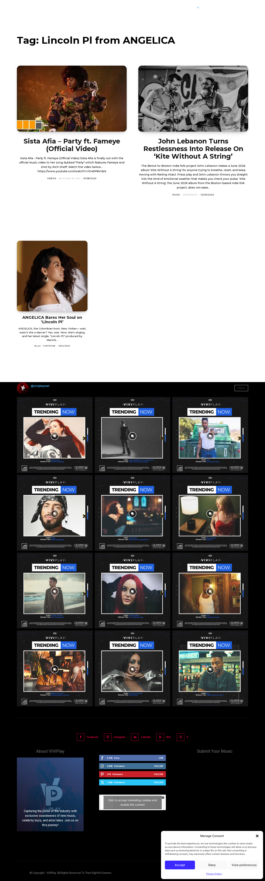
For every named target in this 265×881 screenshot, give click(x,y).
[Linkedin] (135, 737)
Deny (212, 865)
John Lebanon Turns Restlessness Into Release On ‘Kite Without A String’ (193, 148)
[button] (257, 836)
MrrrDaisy (190, 194)
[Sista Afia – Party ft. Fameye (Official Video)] (72, 99)
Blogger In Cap (69, 178)
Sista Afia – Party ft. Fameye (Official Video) (72, 145)
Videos (51, 178)
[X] (180, 737)
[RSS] (160, 737)
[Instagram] (108, 737)
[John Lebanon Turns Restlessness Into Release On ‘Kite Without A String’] (193, 99)
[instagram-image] (55, 435)
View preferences (244, 865)
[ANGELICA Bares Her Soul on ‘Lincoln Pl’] (52, 276)
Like (161, 757)
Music (176, 194)
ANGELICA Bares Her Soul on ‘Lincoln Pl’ (52, 319)
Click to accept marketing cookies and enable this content (132, 802)
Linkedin (146, 737)
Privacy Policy (214, 873)
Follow (241, 387)
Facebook (92, 737)
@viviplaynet (40, 386)
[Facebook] (80, 737)
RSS (168, 737)
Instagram (119, 737)
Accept (180, 865)
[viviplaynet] (18, 7)
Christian (49, 346)
